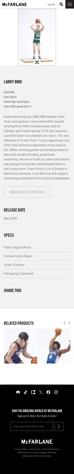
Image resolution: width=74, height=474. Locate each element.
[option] (37, 37)
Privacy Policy (21, 449)
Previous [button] (64, 323)
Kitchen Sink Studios (42, 456)
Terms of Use (34, 449)
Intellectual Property (50, 449)
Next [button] (69, 323)
